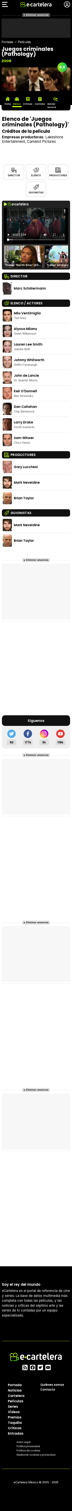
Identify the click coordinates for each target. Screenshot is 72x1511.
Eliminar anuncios (37, 14)
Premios (15, 1417)
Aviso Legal (24, 1442)
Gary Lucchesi (26, 467)
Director (14, 175)
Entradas (15, 1433)
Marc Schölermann (30, 288)
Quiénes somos (52, 1385)
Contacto (47, 1389)
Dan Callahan (25, 406)
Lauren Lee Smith (28, 344)
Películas (24, 42)
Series (13, 1406)
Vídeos (14, 1412)
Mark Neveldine (27, 482)
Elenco (36, 175)
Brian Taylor (24, 498)
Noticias (15, 1390)
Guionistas (36, 192)
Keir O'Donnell (25, 391)
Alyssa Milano (25, 328)
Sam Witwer (24, 438)
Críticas (15, 1428)
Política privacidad (28, 1446)
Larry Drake (23, 422)
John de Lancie (26, 375)
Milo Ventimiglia (27, 313)
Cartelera (16, 1395)
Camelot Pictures (41, 141)
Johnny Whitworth (29, 360)
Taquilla (15, 1422)
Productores (58, 175)
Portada (7, 42)
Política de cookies (28, 1450)
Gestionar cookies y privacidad (36, 1455)
